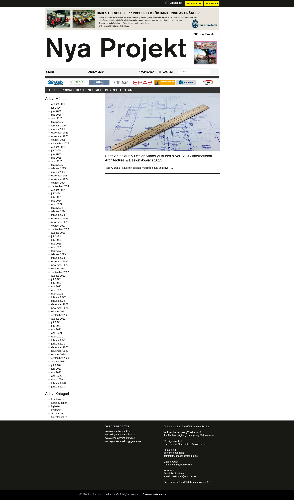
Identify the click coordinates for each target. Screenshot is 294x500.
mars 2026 (57, 122)
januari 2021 (58, 343)
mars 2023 (57, 250)
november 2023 (59, 222)
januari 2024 (58, 215)
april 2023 (56, 247)
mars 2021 (57, 336)
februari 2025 (58, 168)
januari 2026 (58, 129)
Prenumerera (194, 3)
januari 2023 (58, 258)
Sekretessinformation (154, 494)
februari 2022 (58, 297)
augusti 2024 (58, 190)
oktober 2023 (58, 225)
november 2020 (59, 351)
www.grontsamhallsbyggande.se (123, 441)
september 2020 (60, 358)
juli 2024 (56, 193)
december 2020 (59, 347)
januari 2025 (58, 172)
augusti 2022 (58, 275)
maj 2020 (56, 372)
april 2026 (56, 118)
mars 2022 (57, 293)
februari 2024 (58, 211)
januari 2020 (58, 386)
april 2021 (56, 333)
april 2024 (56, 204)
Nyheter (55, 406)
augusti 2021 (58, 318)
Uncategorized (59, 417)
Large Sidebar (59, 403)
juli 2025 (56, 150)
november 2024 (59, 179)
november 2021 (59, 308)
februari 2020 (58, 383)
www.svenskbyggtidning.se (120, 438)
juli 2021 (56, 322)
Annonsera (212, 3)
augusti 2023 (58, 232)
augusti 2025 (58, 147)
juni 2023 (56, 240)
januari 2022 (58, 301)
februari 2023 (58, 254)
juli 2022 (56, 279)
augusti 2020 (58, 361)
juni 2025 (56, 154)
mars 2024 (57, 208)
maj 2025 (56, 157)
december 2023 (59, 218)
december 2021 (59, 304)
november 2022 (59, 265)
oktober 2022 (58, 268)
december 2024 (59, 175)
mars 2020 (57, 379)
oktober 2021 (58, 311)
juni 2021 (56, 326)
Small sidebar (58, 413)
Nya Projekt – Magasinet (156, 71)
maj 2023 (56, 243)
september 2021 (60, 315)
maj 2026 (56, 114)
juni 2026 (56, 111)
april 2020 (56, 376)
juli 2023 (56, 236)
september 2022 (60, 272)
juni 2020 (56, 368)
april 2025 (56, 161)
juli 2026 (56, 107)
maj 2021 (56, 329)
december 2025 (59, 132)
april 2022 (56, 290)
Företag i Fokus (59, 399)
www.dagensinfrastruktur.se (120, 434)
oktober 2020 (58, 354)
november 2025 (59, 136)
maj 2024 (56, 200)
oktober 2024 (58, 182)
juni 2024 (56, 197)
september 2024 (60, 186)
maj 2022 (56, 286)
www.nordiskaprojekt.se (118, 431)
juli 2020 (56, 365)
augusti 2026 (58, 104)
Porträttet (56, 410)
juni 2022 (56, 283)
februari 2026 (58, 125)
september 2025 (60, 143)
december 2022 (59, 261)
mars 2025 (57, 165)
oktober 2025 (58, 140)
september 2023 (60, 229)
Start (50, 71)
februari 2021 (58, 340)
